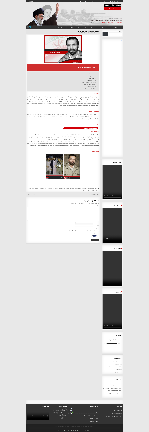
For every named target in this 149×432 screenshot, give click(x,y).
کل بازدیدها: (119, 410)
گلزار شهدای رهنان (32, 188)
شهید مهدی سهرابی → (30, 194)
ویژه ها (85, 27)
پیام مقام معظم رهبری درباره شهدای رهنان (110, 1)
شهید (51, 188)
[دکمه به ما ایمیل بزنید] (30, 27)
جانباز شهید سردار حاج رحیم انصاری (115, 366)
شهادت (61, 188)
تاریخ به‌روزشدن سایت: (117, 416)
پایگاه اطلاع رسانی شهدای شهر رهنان (84, 188)
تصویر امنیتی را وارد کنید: (86, 236)
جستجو (105, 33)
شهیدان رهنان (43, 188)
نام (98, 222)
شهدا (59, 188)
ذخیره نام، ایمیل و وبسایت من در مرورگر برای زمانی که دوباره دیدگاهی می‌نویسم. (82, 230)
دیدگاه (97, 205)
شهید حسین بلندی (111, 393)
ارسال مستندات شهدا (83, 1)
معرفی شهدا (115, 27)
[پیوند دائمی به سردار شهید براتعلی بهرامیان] (63, 49)
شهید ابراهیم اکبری (118, 372)
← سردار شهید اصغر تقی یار (94, 194)
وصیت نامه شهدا (85, 190)
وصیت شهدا (91, 190)
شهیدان (48, 188)
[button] (115, 347)
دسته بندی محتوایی (61, 27)
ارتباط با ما (92, 1)
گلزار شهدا (38, 188)
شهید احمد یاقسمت (118, 364)
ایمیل (98, 225)
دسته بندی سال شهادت (94, 27)
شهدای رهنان (55, 188)
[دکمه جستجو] (28, 27)
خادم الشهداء (118, 393)
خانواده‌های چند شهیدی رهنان (74, 27)
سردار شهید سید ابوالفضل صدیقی (114, 390)
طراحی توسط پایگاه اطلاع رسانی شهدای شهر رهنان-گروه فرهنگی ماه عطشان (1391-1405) (74, 430)
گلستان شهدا (96, 190)
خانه (121, 1)
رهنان (76, 188)
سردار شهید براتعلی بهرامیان (88, 32)
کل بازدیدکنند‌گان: (118, 413)
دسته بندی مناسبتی (106, 27)
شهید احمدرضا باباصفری (117, 361)
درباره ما (97, 1)
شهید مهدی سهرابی (114, 382)
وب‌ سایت (97, 228)
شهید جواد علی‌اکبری (118, 369)
